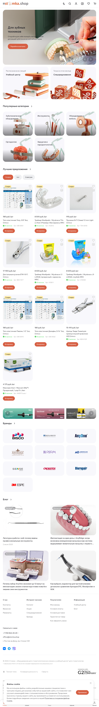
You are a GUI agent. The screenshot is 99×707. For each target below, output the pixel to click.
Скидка (8, 177)
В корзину (9, 231)
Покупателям (55, 600)
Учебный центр (80, 605)
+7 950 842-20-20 (10, 633)
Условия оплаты (56, 609)
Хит (18, 177)
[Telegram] (9, 648)
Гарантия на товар (57, 617)
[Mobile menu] (3, 3)
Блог (76, 609)
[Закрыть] (91, 683)
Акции (29, 609)
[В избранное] (30, 186)
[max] (14, 648)
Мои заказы (55, 605)
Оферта (45, 672)
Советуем (28, 177)
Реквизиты (7, 613)
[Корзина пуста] (95, 3)
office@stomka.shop (11, 637)
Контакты (7, 605)
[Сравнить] (30, 190)
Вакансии (7, 609)
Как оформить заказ (58, 621)
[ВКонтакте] (4, 648)
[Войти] (76, 3)
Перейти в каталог (17, 46)
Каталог (30, 605)
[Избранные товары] (88, 3)
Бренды (30, 617)
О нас (5, 600)
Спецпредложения (34, 613)
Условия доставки (57, 613)
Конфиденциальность (29, 672)
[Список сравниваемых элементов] (82, 3)
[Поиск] (70, 3)
